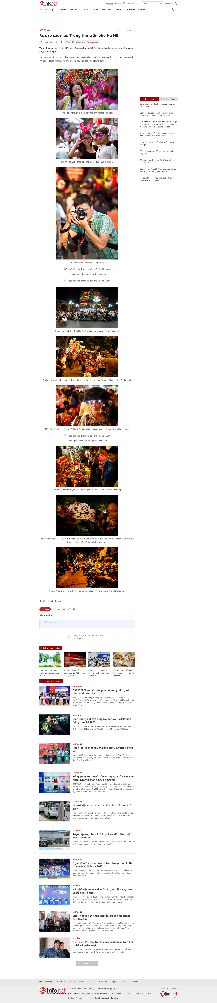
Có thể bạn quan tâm (51, 648)
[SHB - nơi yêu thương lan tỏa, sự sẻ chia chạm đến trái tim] (54, 921)
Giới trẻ (95, 10)
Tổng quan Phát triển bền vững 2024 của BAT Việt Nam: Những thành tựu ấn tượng (103, 778)
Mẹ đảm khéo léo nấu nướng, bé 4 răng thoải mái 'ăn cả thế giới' (156, 179)
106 (147, 162)
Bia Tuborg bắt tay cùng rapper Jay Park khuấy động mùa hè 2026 (102, 720)
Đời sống (49, 10)
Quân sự (131, 10)
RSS (176, 10)
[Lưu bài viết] (61, 42)
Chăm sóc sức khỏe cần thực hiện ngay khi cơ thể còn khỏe (123, 673)
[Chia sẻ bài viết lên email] (51, 42)
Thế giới (73, 10)
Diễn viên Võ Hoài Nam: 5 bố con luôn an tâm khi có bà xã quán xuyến (103, 943)
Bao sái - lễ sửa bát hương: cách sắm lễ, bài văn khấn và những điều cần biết (158, 170)
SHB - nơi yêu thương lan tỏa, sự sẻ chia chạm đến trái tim (101, 917)
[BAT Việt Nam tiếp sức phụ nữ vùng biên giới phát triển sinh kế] (54, 696)
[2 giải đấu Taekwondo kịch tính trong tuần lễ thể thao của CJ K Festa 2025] (54, 869)
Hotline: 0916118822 (132, 3)
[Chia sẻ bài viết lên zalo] (46, 42)
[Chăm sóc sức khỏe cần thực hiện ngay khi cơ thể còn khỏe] (124, 659)
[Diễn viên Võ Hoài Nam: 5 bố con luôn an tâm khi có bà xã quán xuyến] (54, 947)
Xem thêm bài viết (87, 964)
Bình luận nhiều (168, 99)
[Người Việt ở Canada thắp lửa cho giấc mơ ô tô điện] (54, 811)
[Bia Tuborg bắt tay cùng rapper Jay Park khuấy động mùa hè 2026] (54, 724)
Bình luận (45, 609)
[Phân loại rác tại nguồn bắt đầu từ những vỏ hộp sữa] (54, 753)
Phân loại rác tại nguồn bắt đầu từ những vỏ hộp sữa (103, 749)
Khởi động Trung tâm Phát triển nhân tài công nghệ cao (98, 673)
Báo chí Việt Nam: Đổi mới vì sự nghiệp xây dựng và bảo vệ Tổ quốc (103, 891)
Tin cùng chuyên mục (52, 681)
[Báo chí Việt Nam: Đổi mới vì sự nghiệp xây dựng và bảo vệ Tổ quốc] (54, 895)
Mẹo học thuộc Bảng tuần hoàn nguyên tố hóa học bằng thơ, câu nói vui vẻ (157, 134)
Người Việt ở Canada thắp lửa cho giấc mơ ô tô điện (102, 807)
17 (171, 115)
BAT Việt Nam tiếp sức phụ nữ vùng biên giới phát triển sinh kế (101, 691)
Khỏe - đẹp (106, 10)
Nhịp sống (77, 686)
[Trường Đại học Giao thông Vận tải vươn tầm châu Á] (50, 659)
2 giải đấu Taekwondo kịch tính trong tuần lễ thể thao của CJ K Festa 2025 (103, 864)
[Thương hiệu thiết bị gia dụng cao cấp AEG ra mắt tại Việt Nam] (75, 659)
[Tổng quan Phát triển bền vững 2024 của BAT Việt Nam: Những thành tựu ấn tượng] (54, 782)
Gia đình (84, 10)
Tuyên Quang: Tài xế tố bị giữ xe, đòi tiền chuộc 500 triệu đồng (102, 836)
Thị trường (61, 10)
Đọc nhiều (149, 99)
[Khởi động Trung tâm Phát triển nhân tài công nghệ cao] (99, 659)
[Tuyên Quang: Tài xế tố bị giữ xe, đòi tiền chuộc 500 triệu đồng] (54, 840)
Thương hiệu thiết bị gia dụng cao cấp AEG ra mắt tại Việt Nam (74, 673)
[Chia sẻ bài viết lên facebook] (41, 42)
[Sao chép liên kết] (56, 42)
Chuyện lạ (119, 10)
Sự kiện (141, 10)
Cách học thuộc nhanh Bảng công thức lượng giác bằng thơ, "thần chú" (156, 114)
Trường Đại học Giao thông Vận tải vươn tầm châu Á (49, 673)
